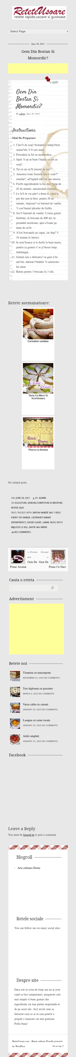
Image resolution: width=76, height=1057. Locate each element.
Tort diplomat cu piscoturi (38, 688)
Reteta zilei (17, 507)
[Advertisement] (42, 68)
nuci (53, 522)
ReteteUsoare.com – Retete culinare (39, 13)
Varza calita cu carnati (35, 704)
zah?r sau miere (38, 527)
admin (22, 113)
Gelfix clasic (34, 522)
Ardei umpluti (31, 736)
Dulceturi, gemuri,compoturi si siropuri (38, 503)
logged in (28, 835)
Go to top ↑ (58, 1045)
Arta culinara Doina (28, 868)
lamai (46, 522)
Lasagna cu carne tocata (36, 720)
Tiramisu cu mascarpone (37, 672)
